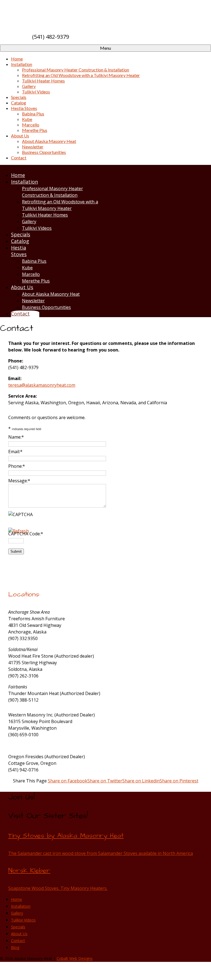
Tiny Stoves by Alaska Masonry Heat (66, 835)
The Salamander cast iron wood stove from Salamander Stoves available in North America (100, 853)
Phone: (16, 466)
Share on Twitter (104, 781)
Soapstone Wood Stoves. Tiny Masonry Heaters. (57, 888)
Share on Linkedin (141, 781)
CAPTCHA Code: (25, 534)
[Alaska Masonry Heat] (71, 12)
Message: (19, 481)
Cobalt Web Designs (75, 958)
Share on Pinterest (179, 781)
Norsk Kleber (29, 870)
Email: (15, 452)
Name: (16, 437)
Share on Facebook (67, 781)
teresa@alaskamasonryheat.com (41, 385)
